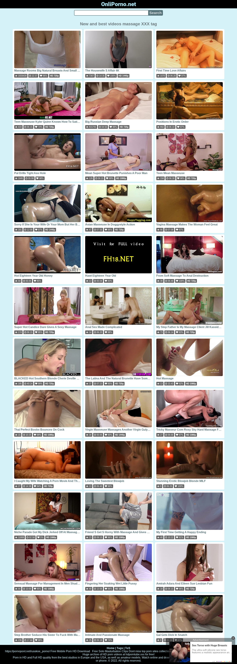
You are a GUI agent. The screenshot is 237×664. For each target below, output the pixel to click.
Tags (120, 648)
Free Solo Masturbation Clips (110, 651)
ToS (127, 648)
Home (111, 648)
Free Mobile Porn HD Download (70, 651)
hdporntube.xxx (135, 654)
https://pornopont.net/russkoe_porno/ (27, 651)
